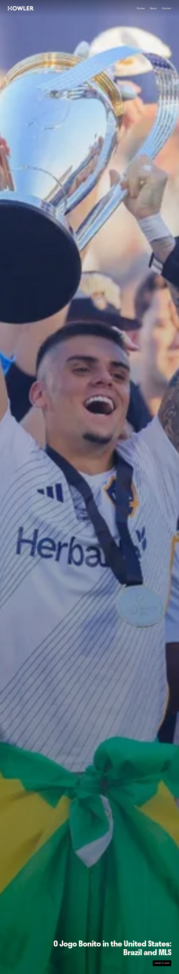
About (153, 8)
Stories (141, 8)
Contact (166, 8)
